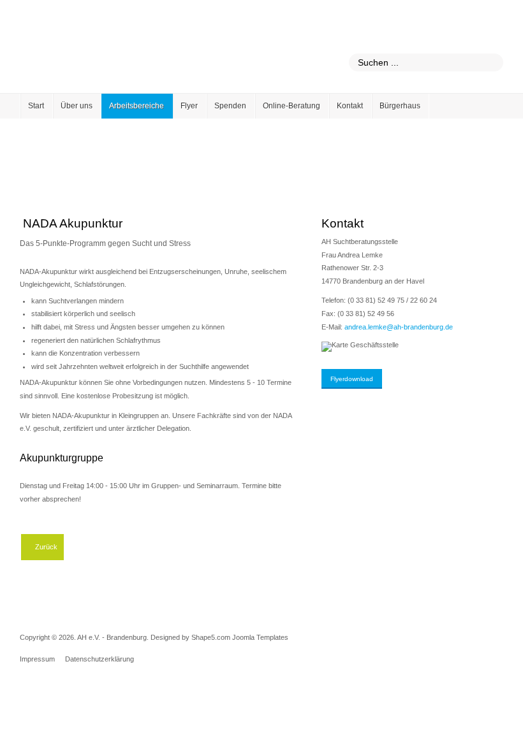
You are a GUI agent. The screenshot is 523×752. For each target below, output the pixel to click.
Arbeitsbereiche (136, 105)
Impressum (37, 659)
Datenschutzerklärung (99, 659)
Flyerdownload (351, 378)
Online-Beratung (291, 105)
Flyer (189, 105)
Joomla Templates (260, 637)
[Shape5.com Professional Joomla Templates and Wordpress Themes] (47, 693)
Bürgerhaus (399, 105)
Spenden (230, 105)
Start (36, 105)
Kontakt (350, 105)
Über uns (76, 105)
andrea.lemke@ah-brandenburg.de (398, 327)
